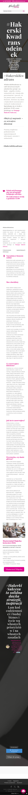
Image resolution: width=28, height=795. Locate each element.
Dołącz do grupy (13, 757)
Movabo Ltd (11, 791)
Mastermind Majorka (14, 569)
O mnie (9, 781)
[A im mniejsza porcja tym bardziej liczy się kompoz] (14, 659)
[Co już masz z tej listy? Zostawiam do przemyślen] (14, 689)
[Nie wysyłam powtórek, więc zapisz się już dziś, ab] (14, 699)
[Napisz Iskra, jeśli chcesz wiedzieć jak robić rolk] (14, 730)
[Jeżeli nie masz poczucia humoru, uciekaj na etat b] (14, 679)
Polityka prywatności (9, 782)
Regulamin (16, 781)
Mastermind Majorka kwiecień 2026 (12, 542)
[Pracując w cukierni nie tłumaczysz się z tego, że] (14, 710)
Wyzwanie (19, 782)
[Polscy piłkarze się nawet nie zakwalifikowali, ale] (14, 740)
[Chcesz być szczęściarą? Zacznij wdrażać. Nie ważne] (14, 720)
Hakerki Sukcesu (12, 789)
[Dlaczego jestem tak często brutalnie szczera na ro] (14, 669)
